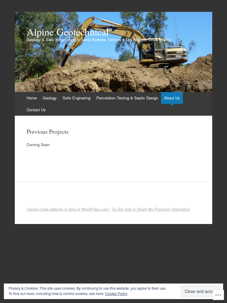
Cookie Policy (116, 293)
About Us (172, 98)
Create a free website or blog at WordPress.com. (68, 209)
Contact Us (36, 109)
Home (32, 98)
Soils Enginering (76, 98)
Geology (50, 98)
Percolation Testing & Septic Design (127, 98)
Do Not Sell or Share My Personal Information (151, 209)
